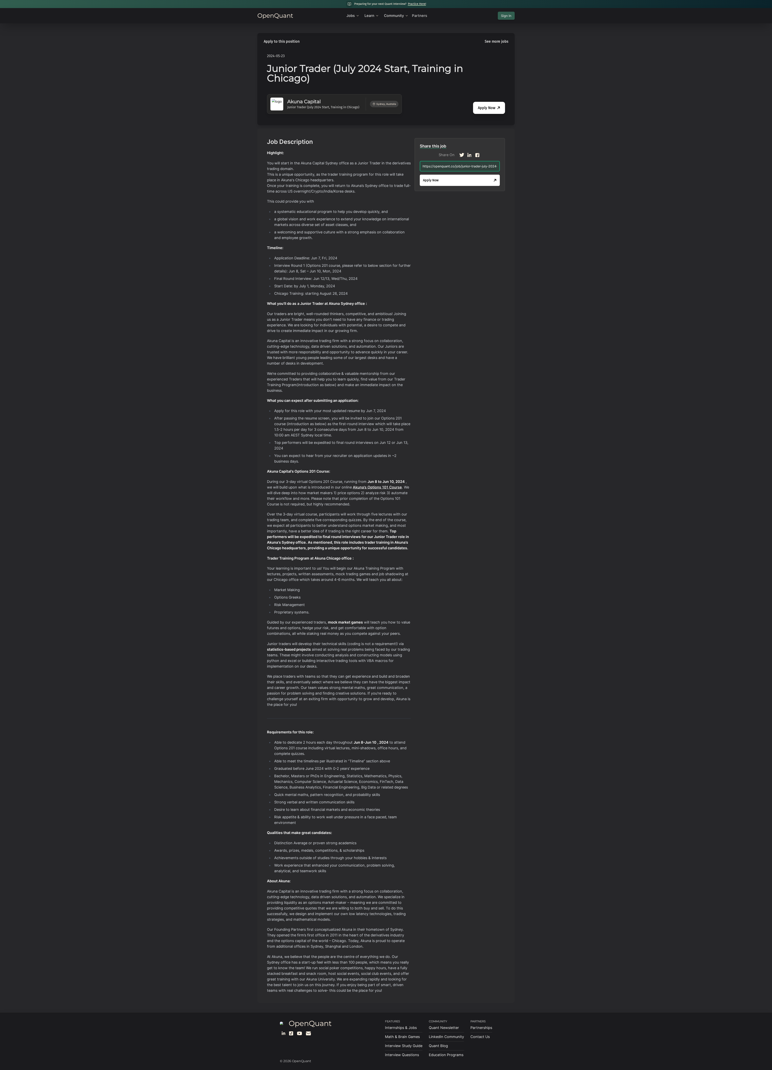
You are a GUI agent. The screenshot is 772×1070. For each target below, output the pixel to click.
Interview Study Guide (403, 1046)
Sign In (506, 16)
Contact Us (480, 1037)
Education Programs (446, 1055)
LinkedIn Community (446, 1037)
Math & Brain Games (402, 1037)
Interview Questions (402, 1055)
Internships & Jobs (401, 1028)
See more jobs (496, 41)
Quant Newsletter (444, 1028)
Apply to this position (282, 41)
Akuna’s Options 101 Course (377, 487)
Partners (419, 15)
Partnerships (481, 1028)
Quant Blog (438, 1046)
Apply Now (486, 108)
